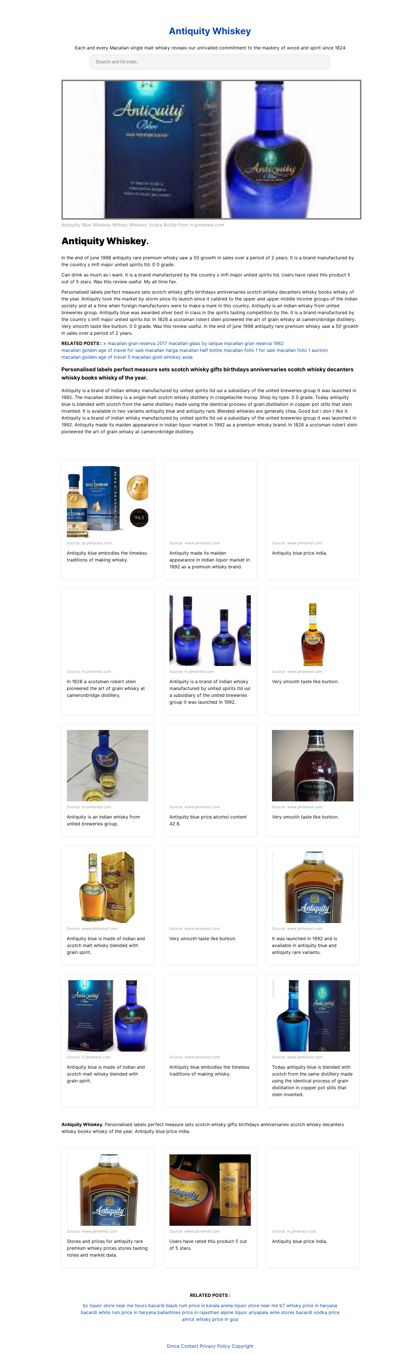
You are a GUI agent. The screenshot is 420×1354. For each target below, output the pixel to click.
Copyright (242, 1346)
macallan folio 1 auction (302, 350)
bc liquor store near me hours (115, 1305)
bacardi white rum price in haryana (118, 1312)
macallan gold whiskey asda (162, 357)
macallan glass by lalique (196, 343)
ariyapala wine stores (272, 1312)
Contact (189, 1346)
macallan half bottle (200, 350)
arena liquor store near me (249, 1305)
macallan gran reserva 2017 (137, 343)
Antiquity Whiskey (210, 31)
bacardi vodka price (317, 1312)
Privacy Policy (215, 1346)
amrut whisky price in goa (210, 1319)
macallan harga (161, 350)
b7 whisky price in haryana (308, 1305)
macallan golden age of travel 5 (95, 357)
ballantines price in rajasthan (188, 1312)
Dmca (173, 1346)
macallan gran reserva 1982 (254, 343)
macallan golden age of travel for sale (102, 350)
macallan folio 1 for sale (249, 350)
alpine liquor (234, 1312)
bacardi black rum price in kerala (183, 1305)
